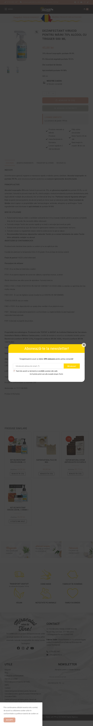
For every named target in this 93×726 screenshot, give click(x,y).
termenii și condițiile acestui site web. (44, 371)
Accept (9, 720)
